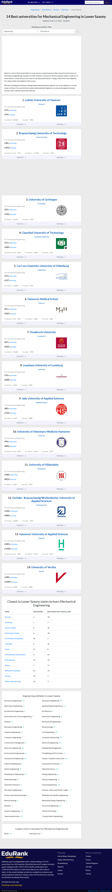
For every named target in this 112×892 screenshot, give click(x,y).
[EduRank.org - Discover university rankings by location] (7, 2)
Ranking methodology (12, 885)
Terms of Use (93, 891)
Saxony (7, 665)
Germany (64, 10)
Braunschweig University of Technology (41, 133)
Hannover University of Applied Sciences (41, 534)
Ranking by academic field (41, 27)
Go (78, 31)
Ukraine (89, 867)
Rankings (60, 124)
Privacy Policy (105, 891)
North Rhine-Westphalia (14, 638)
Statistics (20, 124)
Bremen (8, 617)
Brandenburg (10, 660)
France (88, 860)
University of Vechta (41, 567)
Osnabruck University (41, 332)
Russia (88, 870)
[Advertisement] (21, 54)
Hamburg (8, 622)
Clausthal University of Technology (41, 232)
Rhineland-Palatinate (12, 671)
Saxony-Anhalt (10, 628)
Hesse (7, 649)
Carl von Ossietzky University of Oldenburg (41, 265)
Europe (56, 10)
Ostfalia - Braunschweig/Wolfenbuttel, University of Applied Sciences (41, 499)
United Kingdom (92, 863)
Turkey (88, 874)
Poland (88, 856)
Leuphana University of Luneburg (41, 365)
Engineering (35, 10)
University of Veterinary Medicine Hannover (41, 431)
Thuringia (8, 644)
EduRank (66, 21)
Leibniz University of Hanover (41, 100)
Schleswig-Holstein (12, 633)
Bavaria (8, 676)
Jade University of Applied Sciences (41, 398)
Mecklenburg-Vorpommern (15, 654)
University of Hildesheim (41, 464)
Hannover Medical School (41, 299)
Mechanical (46, 10)
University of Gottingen (41, 199)
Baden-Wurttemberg (13, 681)
